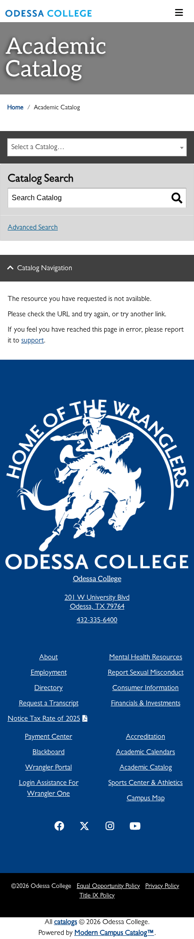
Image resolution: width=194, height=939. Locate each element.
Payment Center (48, 737)
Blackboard (48, 752)
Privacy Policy (162, 886)
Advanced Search (33, 228)
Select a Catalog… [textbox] (38, 147)
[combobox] (97, 147)
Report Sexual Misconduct (146, 673)
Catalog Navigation (44, 268)
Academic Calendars (145, 752)
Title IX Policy (97, 896)
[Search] (176, 198)
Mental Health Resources (145, 658)
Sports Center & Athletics (145, 783)
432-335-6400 (97, 620)
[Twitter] (84, 828)
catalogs (65, 922)
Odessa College (97, 579)
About (48, 658)
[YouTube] (135, 828)
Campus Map (146, 799)
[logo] (48, 13)
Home (15, 108)
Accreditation (145, 737)
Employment (49, 673)
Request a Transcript (49, 704)
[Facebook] (59, 828)
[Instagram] (109, 828)
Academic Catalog (146, 768)
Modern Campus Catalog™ (114, 933)
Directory (48, 688)
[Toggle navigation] (179, 13)
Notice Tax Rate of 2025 (44, 719)
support (32, 341)
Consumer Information (145, 688)
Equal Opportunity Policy (108, 886)
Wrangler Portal (48, 768)
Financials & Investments (145, 704)
